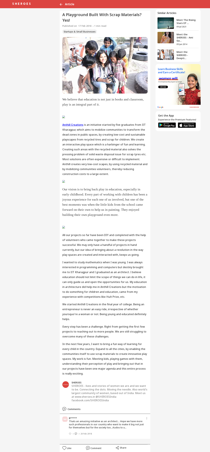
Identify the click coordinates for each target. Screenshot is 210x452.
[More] (147, 418)
